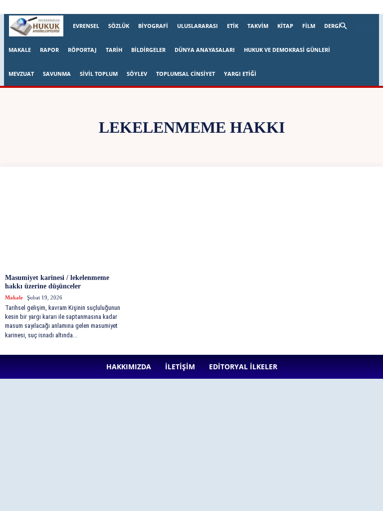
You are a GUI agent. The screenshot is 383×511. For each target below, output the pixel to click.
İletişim (142, 6)
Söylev (137, 73)
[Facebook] (223, 7)
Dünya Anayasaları (205, 49)
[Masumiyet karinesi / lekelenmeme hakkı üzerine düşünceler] (65, 224)
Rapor (49, 49)
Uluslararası (197, 25)
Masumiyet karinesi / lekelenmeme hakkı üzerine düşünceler (57, 282)
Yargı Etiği (240, 73)
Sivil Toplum (99, 73)
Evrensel (86, 25)
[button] (355, 26)
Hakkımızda (108, 6)
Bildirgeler (148, 49)
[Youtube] (306, 7)
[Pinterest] (273, 7)
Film (308, 25)
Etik (232, 25)
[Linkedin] (256, 7)
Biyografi (153, 25)
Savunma (57, 73)
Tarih (114, 49)
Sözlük (118, 25)
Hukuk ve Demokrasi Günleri (287, 49)
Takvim (257, 25)
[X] (289, 7)
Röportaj (82, 49)
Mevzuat (21, 73)
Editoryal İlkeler (180, 6)
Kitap (285, 25)
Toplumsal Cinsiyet (185, 73)
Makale (19, 49)
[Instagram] (240, 7)
